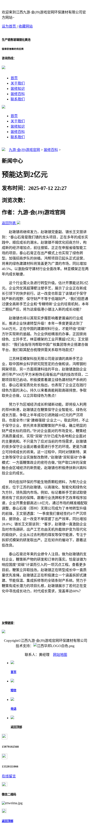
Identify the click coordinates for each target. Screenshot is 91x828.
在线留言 (9, 776)
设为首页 (9, 26)
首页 (14, 78)
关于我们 (18, 83)
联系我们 (18, 99)
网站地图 (60, 655)
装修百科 (18, 94)
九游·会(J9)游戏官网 (24, 150)
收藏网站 (26, 26)
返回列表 (9, 223)
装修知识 (18, 88)
